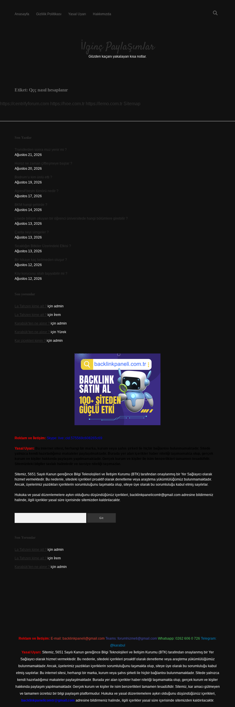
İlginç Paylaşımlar (117, 46)
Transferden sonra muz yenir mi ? (41, 150)
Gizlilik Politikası (48, 14)
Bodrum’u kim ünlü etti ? (33, 177)
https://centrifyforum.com (24, 103)
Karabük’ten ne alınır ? (32, 323)
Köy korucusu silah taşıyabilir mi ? (41, 274)
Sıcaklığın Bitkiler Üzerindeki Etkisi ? (43, 246)
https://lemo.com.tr (104, 103)
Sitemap (132, 103)
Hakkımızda (102, 14)
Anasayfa (22, 14)
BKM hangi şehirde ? (31, 205)
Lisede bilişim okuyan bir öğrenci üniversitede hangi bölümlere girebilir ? (71, 218)
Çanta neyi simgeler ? (32, 232)
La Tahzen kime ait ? (31, 306)
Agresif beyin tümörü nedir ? (36, 191)
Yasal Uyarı (77, 14)
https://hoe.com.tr (67, 103)
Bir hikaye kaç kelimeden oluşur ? (41, 260)
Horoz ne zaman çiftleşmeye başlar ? (43, 163)
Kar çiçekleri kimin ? (30, 341)
